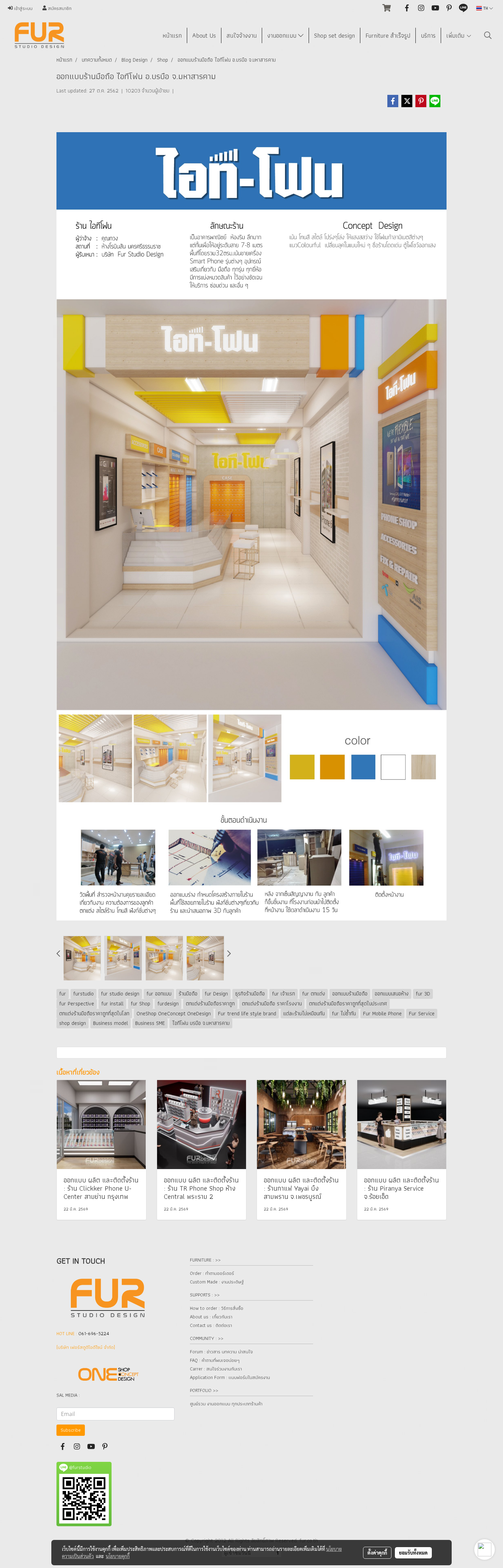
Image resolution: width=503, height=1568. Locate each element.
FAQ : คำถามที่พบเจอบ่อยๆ (215, 1360)
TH (485, 8)
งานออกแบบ (282, 35)
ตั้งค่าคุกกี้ (377, 1553)
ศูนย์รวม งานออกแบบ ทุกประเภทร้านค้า (226, 1403)
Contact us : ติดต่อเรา (211, 1325)
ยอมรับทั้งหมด (413, 1553)
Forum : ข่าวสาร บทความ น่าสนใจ (221, 1351)
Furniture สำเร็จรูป (387, 35)
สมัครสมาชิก (59, 8)
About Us (204, 35)
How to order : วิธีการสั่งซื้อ (216, 1308)
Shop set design (334, 35)
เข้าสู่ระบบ (23, 8)
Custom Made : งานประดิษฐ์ (217, 1281)
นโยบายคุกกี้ (118, 1556)
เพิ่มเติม (456, 35)
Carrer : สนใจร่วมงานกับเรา (216, 1368)
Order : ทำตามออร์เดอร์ (212, 1273)
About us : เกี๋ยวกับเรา (211, 1316)
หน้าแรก (172, 35)
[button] (487, 35)
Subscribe (71, 1430)
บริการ (428, 35)
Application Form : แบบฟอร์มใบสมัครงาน (230, 1377)
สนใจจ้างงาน (242, 35)
